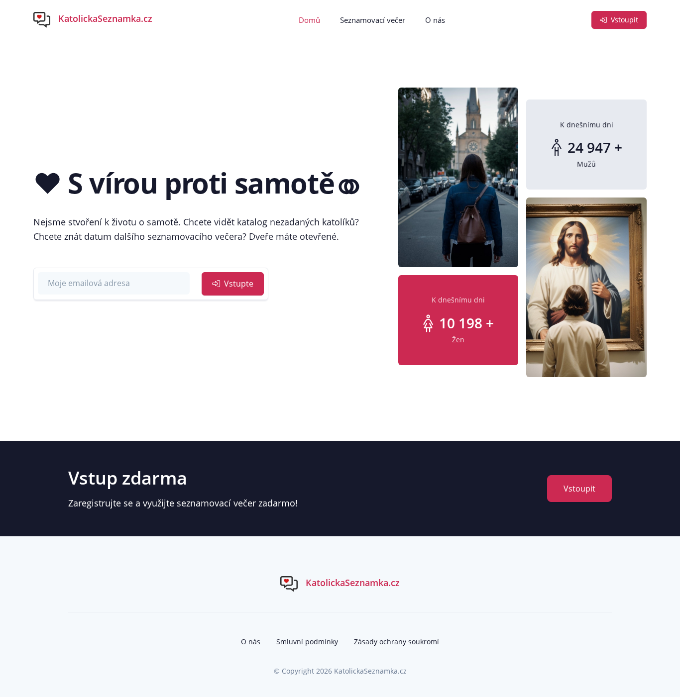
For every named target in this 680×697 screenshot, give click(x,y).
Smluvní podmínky (307, 641)
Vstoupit (623, 19)
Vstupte (237, 283)
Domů (309, 20)
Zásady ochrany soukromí (396, 641)
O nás (435, 20)
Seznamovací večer (372, 20)
